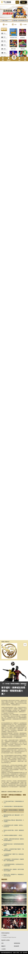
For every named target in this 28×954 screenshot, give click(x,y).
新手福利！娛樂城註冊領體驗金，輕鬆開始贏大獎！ (14, 810)
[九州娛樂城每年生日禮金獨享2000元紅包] (14, 911)
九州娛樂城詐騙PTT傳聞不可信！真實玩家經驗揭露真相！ (14, 855)
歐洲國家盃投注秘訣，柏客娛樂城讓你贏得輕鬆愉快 (14, 844)
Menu (25, 644)
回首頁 (2, 641)
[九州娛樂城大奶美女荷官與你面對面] (14, 923)
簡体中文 (7, 641)
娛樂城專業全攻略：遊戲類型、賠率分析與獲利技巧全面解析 (14, 870)
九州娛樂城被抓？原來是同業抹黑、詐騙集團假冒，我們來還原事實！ (14, 860)
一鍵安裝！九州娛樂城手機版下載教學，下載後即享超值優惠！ (14, 850)
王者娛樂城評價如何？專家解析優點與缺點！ (14, 806)
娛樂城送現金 (17, 943)
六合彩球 (3, 949)
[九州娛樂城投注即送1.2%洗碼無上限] (14, 899)
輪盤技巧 (3, 946)
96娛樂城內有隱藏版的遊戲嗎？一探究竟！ (13, 835)
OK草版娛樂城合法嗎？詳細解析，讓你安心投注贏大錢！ (13, 826)
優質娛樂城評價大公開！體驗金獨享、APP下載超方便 (14, 816)
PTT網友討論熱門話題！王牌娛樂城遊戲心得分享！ (14, 802)
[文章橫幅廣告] (14, 670)
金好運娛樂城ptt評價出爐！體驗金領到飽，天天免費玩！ (14, 821)
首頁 (3, 683)
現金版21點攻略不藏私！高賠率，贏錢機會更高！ (14, 831)
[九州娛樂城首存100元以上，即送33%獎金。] (14, 887)
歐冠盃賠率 (16, 946)
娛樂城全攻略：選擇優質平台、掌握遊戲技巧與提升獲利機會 (14, 875)
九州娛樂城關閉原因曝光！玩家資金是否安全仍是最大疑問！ (14, 865)
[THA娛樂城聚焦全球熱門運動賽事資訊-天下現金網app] (9, 651)
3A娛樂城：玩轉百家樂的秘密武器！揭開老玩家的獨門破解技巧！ (14, 839)
